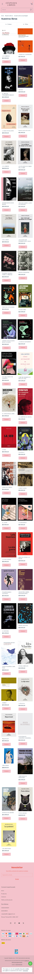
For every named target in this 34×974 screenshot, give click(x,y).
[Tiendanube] (17, 964)
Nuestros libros (9, 15)
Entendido (25, 970)
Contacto (3, 897)
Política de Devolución (6, 900)
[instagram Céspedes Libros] (10, 923)
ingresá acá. (26, 960)
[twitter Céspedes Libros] (23, 923)
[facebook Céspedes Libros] (15, 923)
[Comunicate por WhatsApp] (30, 963)
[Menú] (2, 4)
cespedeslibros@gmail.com (8, 914)
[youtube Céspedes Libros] (19, 923)
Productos (4, 893)
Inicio (2, 15)
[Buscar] (30, 9)
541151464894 (5, 907)
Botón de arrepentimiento (17, 962)
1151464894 (4, 911)
